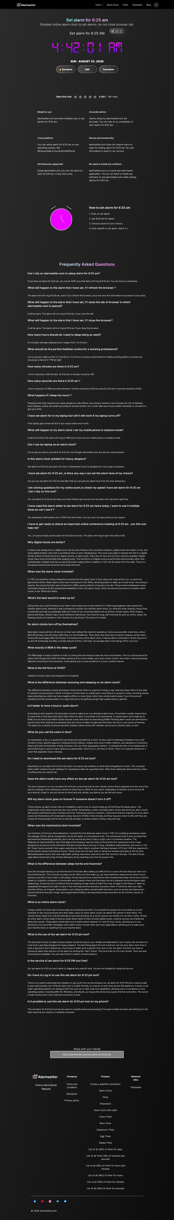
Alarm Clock (112, 5)
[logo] (26, 5)
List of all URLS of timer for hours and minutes (105, 1167)
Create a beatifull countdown (105, 1084)
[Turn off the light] (156, 5)
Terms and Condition (71, 1086)
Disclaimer (71, 1094)
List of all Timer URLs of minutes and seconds (105, 1157)
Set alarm (67, 69)
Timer (125, 5)
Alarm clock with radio (105, 1110)
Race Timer (105, 1123)
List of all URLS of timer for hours (105, 1175)
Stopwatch (137, 5)
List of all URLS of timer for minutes (105, 1181)
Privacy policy (72, 1100)
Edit (87, 69)
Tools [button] (98, 5)
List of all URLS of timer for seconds (105, 1188)
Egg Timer (105, 1136)
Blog (149, 5)
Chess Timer (105, 1116)
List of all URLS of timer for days (105, 1149)
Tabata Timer (105, 1142)
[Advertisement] (13, 65)
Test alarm (108, 69)
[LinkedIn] (35, 1201)
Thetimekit (135, 1087)
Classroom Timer (105, 1129)
